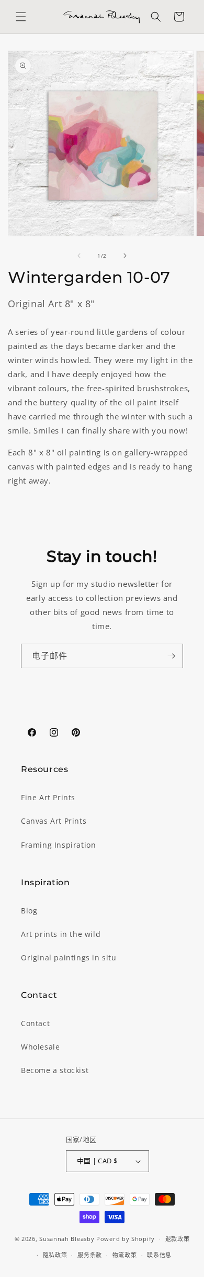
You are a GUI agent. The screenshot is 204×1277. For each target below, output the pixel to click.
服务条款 (89, 1255)
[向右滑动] (125, 255)
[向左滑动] (78, 255)
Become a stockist (54, 1070)
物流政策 (124, 1255)
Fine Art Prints (48, 797)
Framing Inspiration (58, 845)
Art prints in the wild (60, 934)
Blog (29, 910)
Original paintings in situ (69, 957)
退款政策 (177, 1239)
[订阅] (171, 656)
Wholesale (40, 1047)
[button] (20, 16)
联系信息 (159, 1255)
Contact (35, 1023)
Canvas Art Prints (53, 821)
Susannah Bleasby (66, 1239)
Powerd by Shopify (125, 1239)
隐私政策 (55, 1255)
